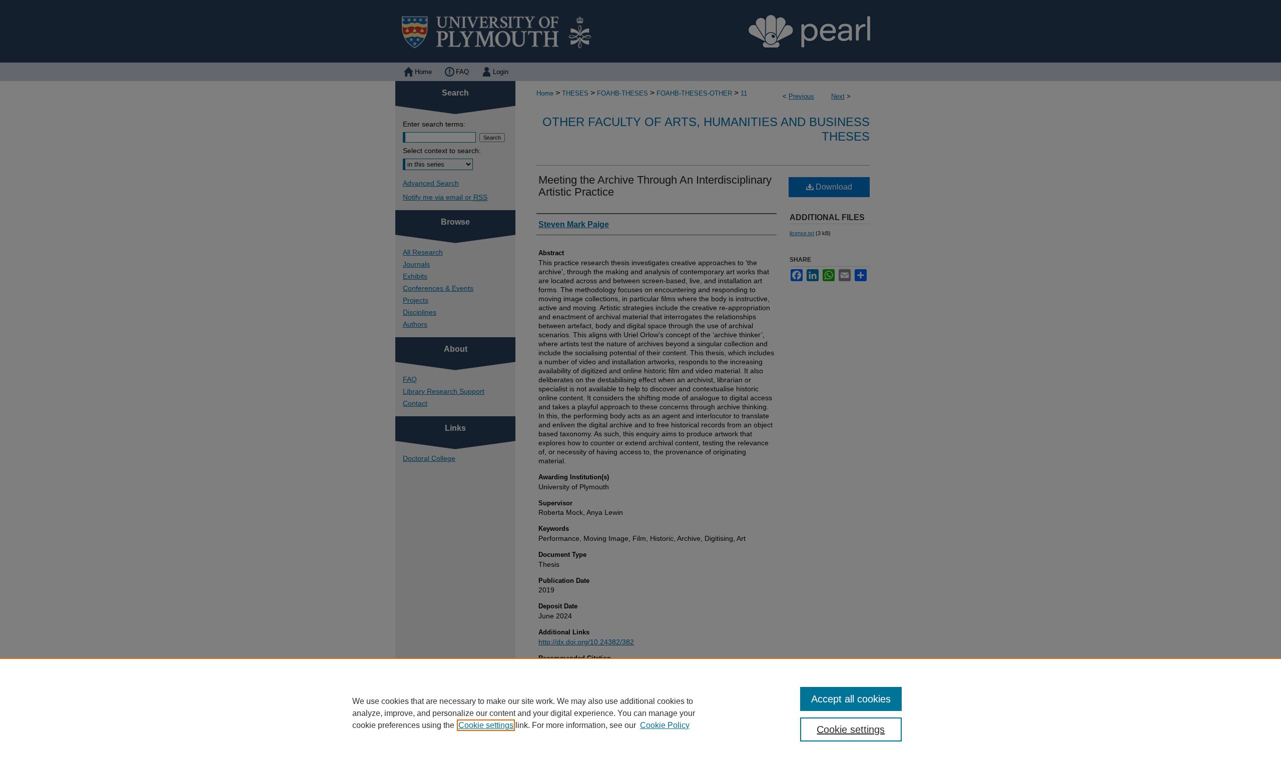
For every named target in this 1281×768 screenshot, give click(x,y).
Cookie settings (485, 725)
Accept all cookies (851, 698)
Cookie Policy (665, 725)
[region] (640, 713)
